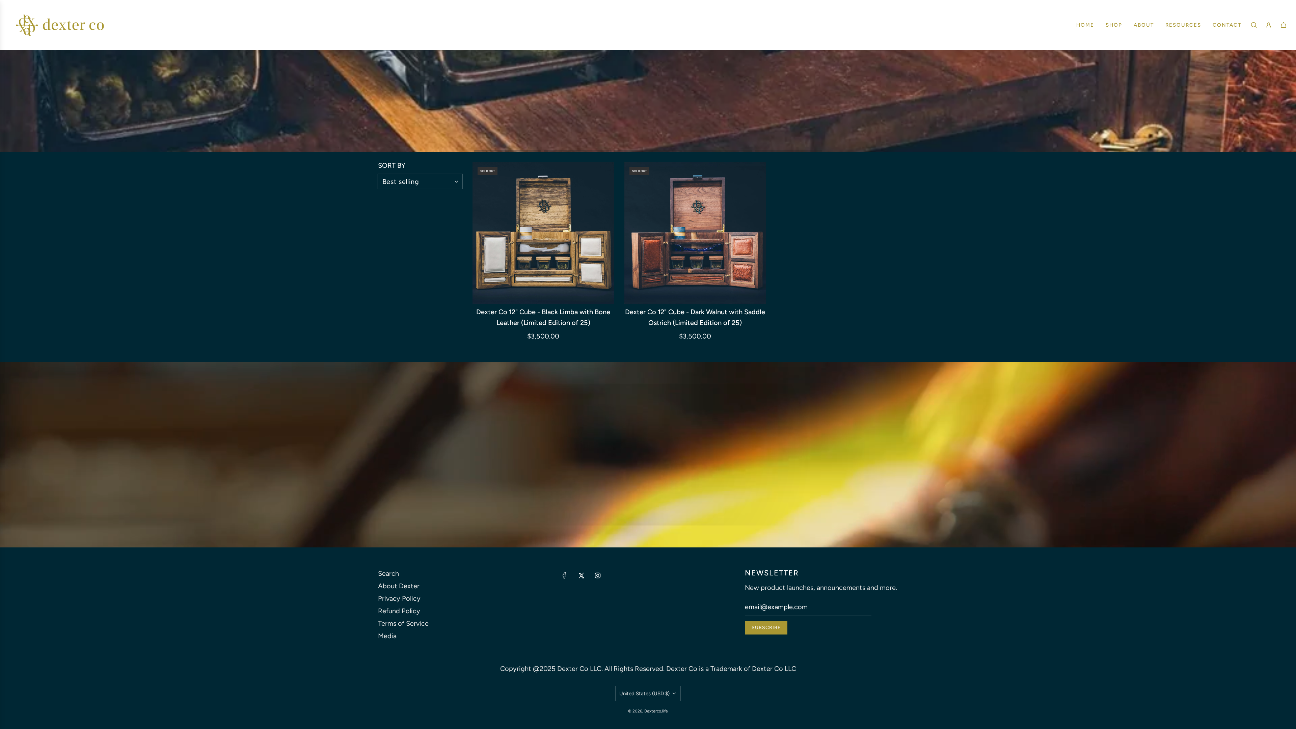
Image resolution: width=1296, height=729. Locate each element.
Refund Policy (399, 611)
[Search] (1253, 25)
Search (388, 573)
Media (387, 636)
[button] (507, 151)
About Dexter (399, 586)
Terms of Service (403, 623)
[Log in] (1268, 25)
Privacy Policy (399, 598)
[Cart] (1283, 25)
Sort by (391, 165)
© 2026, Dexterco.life (648, 711)
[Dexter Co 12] (543, 233)
